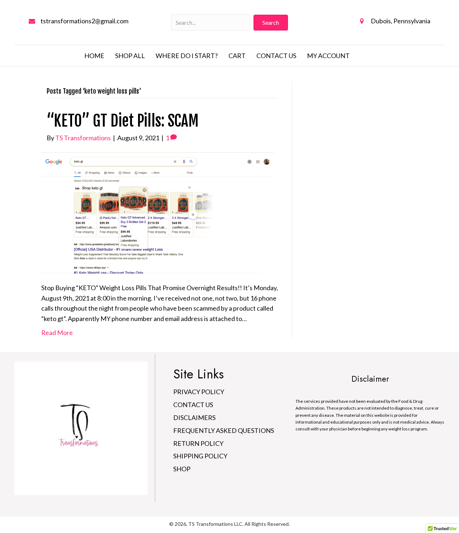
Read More (57, 332)
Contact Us (193, 405)
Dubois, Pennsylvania (400, 21)
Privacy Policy (198, 392)
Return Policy (198, 443)
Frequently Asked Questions (223, 430)
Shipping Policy (200, 456)
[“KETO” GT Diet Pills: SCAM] (157, 212)
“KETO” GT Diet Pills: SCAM (123, 121)
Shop (181, 469)
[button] (271, 22)
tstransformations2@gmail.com (84, 21)
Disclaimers (194, 417)
